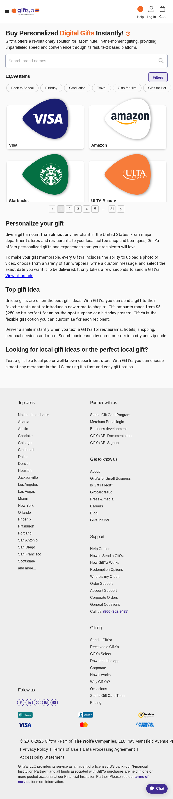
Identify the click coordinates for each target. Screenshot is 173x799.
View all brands (19, 275)
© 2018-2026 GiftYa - (39, 741)
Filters (158, 77)
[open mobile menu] (7, 11)
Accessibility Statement (42, 757)
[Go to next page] (120, 209)
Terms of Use (65, 749)
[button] (22, 88)
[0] (162, 9)
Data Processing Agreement (109, 749)
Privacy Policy (35, 749)
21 (112, 209)
